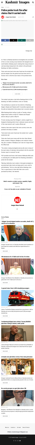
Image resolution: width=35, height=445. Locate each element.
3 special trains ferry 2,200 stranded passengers (14, 89)
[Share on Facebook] (5, 40)
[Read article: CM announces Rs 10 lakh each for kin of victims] (17, 266)
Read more (6, 251)
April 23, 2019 (21, 17)
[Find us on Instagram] (17, 441)
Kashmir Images (15, 437)
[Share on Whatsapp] (22, 40)
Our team (19, 427)
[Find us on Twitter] (15, 441)
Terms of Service (25, 427)
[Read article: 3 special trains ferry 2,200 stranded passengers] (17, 298)
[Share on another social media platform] (30, 40)
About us (7, 427)
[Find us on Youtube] (20, 441)
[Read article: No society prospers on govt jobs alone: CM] (17, 398)
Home (2, 7)
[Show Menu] (2, 2)
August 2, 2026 (5, 242)
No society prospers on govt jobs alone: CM (13, 388)
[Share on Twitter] (13, 40)
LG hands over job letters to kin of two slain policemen (16, 357)
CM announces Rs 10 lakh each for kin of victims (14, 87)
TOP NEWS (7, 7)
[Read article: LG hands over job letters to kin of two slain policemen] (17, 367)
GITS (25, 437)
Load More (17, 94)
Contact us (13, 427)
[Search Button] (33, 2)
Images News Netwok (11, 17)
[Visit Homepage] (17, 2)
